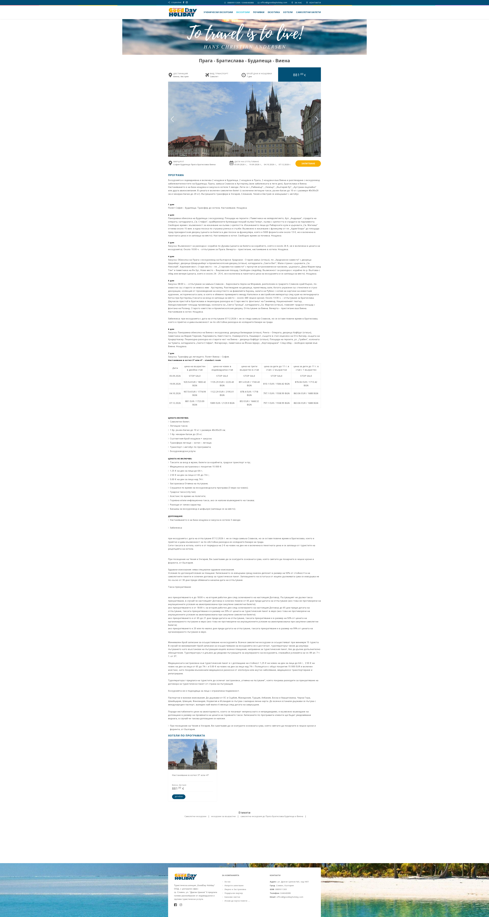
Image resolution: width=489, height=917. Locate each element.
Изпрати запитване (234, 885)
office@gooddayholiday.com (273, 2)
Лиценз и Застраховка (235, 889)
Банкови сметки (232, 897)
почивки (258, 12)
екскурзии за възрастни (223, 816)
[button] (316, 119)
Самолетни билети (308, 12)
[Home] (182, 12)
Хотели (288, 12)
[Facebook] (175, 905)
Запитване (308, 163)
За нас (228, 881)
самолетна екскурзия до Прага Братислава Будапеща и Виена (272, 816)
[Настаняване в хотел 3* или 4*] (192, 770)
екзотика (274, 12)
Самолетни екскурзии (195, 816)
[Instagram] (180, 905)
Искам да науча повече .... (237, 901)
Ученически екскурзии (218, 12)
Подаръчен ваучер (234, 893)
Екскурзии (243, 12)
